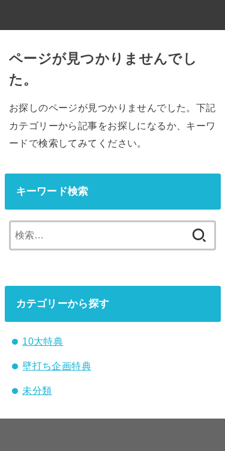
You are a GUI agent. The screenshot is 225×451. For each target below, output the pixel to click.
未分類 (37, 390)
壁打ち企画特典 (56, 365)
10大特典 (42, 341)
